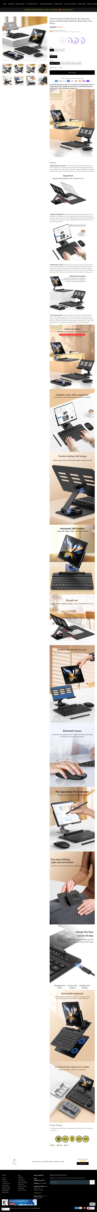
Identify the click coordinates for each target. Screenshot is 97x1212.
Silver (62, 50)
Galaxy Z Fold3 (76, 63)
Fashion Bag (81, 4)
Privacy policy (5, 1185)
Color (51, 47)
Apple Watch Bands (46, 4)
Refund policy (5, 1190)
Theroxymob (14, 1208)
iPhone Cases (20, 4)
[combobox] (91, 1208)
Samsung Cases (32, 4)
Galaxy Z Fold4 (65, 63)
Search (4, 1178)
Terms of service (6, 1183)
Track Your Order (6, 1187)
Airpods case (58, 4)
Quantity (52, 67)
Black (57, 50)
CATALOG (11, 4)
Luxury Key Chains (70, 4)
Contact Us (4, 1181)
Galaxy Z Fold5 (54, 63)
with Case (53, 56)
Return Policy (5, 1192)
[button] (6, 1209)
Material (52, 60)
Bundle (51, 54)
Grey (51, 50)
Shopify (25, 1208)
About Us (4, 1179)
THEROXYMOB (36, 1208)
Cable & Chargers (22, 1190)
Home (5, 4)
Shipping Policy (6, 1189)
